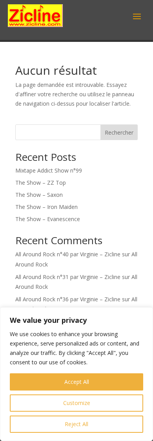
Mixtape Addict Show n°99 (48, 170)
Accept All (76, 381)
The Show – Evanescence (47, 219)
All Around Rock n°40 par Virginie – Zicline (67, 254)
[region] (76, 374)
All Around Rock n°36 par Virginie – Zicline (67, 299)
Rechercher (119, 132)
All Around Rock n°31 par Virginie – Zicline (67, 277)
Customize (76, 403)
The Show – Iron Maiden (46, 207)
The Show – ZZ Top (40, 182)
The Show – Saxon (39, 194)
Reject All (76, 424)
